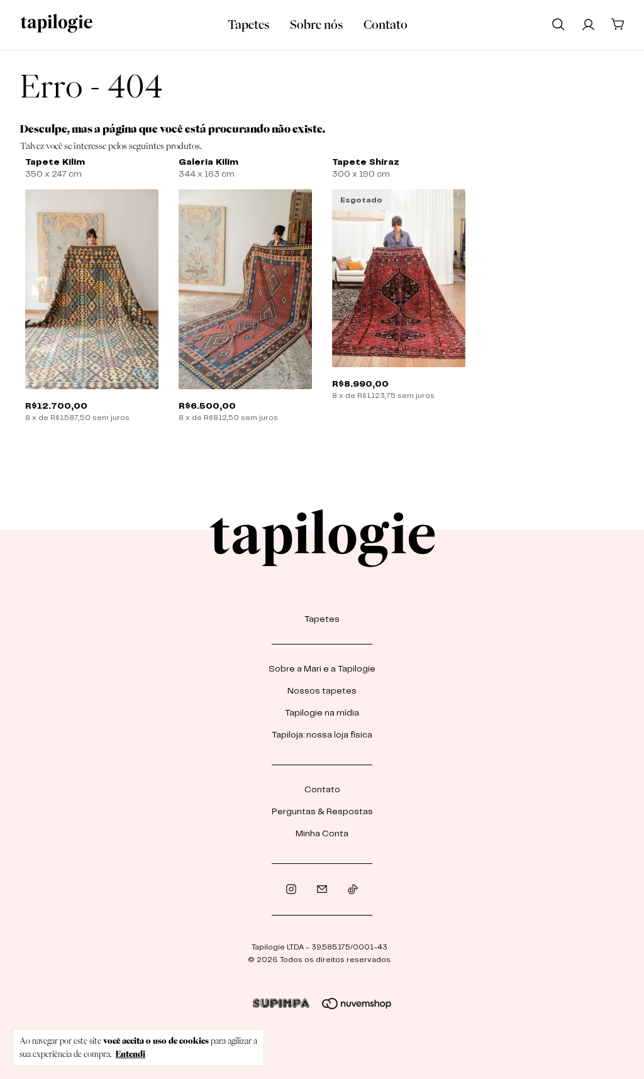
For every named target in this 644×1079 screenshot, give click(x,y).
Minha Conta (322, 833)
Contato (386, 24)
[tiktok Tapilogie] (353, 889)
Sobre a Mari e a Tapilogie (322, 669)
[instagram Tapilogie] (291, 889)
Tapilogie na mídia (322, 713)
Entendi (130, 1054)
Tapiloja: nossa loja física (322, 735)
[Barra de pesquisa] (558, 23)
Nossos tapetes (322, 691)
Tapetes (248, 24)
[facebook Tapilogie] (322, 889)
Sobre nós (316, 24)
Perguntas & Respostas (322, 811)
